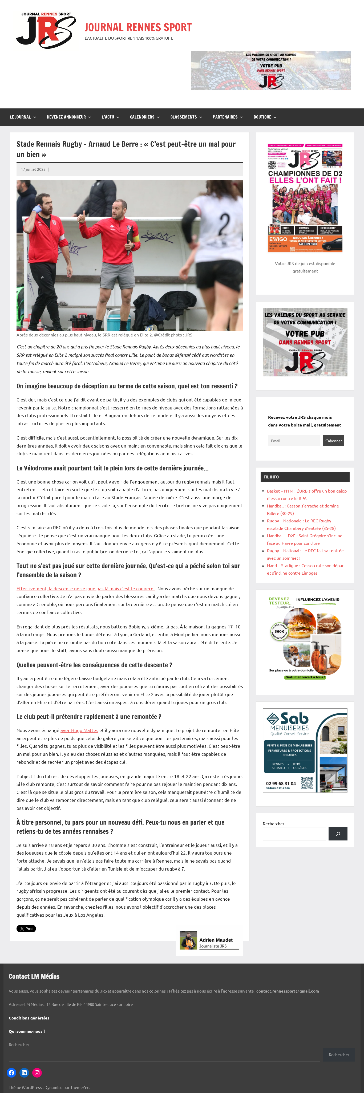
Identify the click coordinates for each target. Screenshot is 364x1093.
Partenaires (225, 117)
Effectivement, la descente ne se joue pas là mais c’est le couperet (86, 588)
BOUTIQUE (262, 117)
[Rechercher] (338, 833)
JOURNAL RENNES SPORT (138, 27)
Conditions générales (29, 1018)
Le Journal (20, 117)
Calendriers (142, 117)
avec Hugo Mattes (79, 730)
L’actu (108, 117)
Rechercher (273, 823)
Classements (184, 117)
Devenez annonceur (66, 117)
